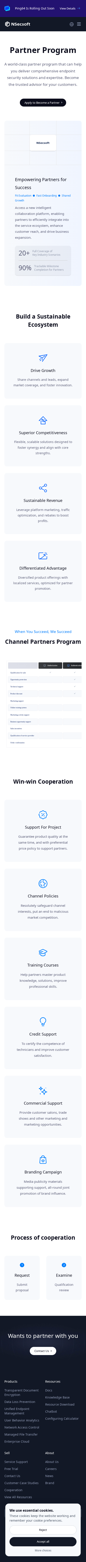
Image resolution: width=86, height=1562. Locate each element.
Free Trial (11, 1469)
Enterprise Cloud (16, 1441)
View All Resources (18, 1497)
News (49, 1476)
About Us (52, 1462)
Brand (49, 1483)
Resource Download (60, 1404)
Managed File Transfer (21, 1434)
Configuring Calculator (62, 1418)
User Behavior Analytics (21, 1420)
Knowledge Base (57, 1397)
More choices (43, 1550)
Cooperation (13, 1490)
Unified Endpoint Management (16, 1411)
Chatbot (51, 1411)
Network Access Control (21, 1427)
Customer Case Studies (21, 1483)
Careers (51, 1469)
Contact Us (12, 1476)
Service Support (16, 1462)
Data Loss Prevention (19, 1402)
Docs (48, 1390)
